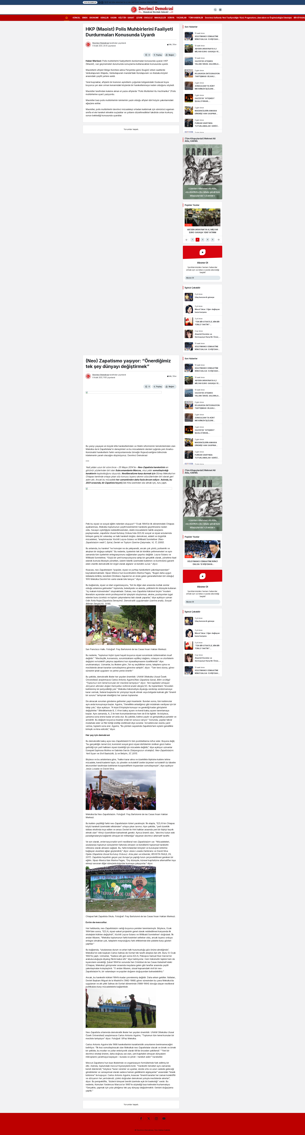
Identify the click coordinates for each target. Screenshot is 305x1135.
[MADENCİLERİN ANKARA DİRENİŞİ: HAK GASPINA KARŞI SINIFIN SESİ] (202, 111)
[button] (220, 10)
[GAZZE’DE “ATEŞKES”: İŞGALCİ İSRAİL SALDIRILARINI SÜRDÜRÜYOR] (202, 98)
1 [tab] (192, 239)
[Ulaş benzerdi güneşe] (202, 297)
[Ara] (215, 10)
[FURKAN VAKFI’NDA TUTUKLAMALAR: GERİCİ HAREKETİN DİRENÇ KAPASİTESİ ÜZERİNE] (202, 123)
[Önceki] (99, 2)
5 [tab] (212, 239)
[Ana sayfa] (66, 18)
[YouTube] (164, 1118)
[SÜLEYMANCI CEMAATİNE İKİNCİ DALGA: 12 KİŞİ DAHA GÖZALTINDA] (202, 36)
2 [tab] (197, 239)
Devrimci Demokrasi (100, 43)
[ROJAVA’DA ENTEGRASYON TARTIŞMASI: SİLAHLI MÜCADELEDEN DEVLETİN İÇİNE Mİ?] (202, 73)
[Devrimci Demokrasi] (152, 9)
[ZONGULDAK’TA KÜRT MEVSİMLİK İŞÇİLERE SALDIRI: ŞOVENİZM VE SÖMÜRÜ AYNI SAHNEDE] (202, 86)
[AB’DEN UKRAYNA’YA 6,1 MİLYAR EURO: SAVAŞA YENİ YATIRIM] (202, 49)
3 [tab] (202, 239)
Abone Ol (190, 278)
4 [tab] (207, 239)
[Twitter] (149, 1118)
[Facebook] (141, 1118)
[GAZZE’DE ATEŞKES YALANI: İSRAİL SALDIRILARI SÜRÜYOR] (202, 61)
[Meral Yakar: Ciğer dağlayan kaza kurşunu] (202, 309)
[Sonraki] (102, 2)
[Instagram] (156, 1118)
